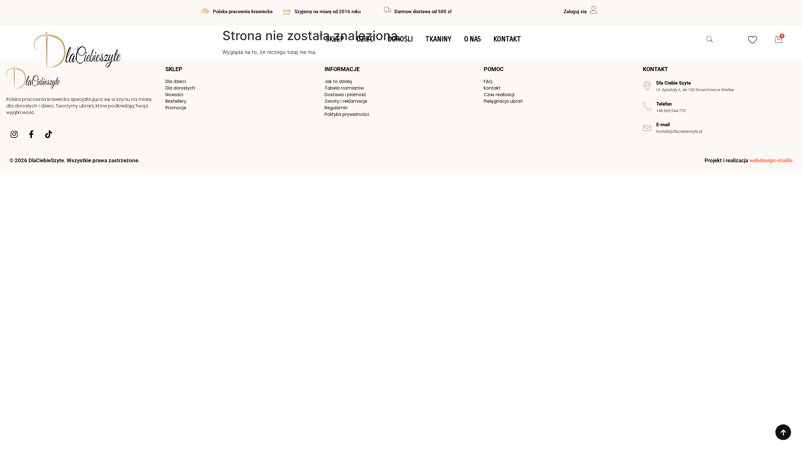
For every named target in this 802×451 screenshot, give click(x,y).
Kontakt (507, 39)
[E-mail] (647, 127)
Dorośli (400, 39)
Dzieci (366, 39)
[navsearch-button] (706, 40)
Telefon (664, 104)
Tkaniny (438, 39)
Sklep (335, 39)
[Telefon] (647, 106)
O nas (472, 39)
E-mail (663, 124)
